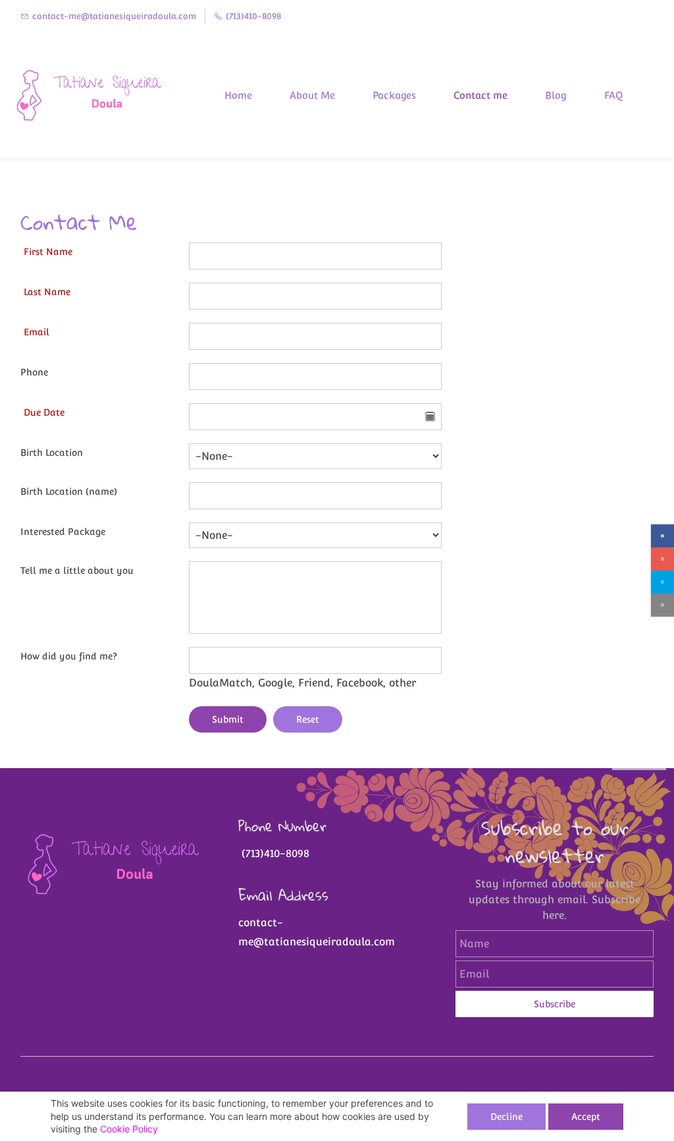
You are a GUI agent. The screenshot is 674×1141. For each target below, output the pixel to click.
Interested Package (62, 531)
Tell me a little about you (77, 570)
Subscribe (554, 1004)
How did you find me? (68, 656)
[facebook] (662, 535)
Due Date (44, 412)
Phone (34, 372)
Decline (506, 1116)
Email (36, 332)
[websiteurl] (662, 582)
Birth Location (51, 452)
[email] (662, 605)
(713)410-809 (270, 853)
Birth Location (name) (68, 491)
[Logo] (94, 95)
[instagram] (662, 558)
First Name (48, 251)
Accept (585, 1116)
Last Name (47, 292)
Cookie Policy (129, 1128)
